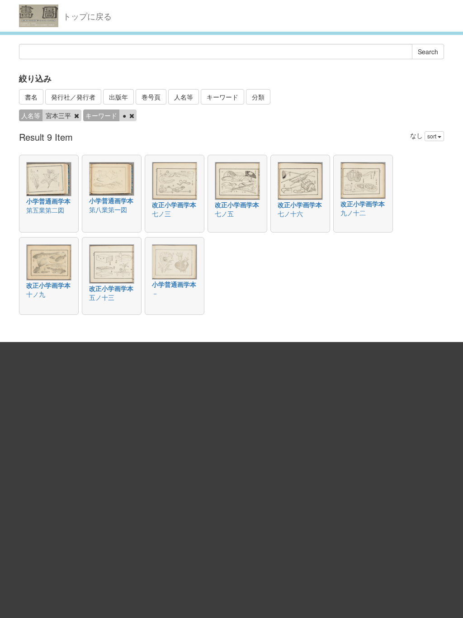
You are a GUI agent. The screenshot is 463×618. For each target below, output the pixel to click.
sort (432, 136)
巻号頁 (151, 96)
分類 (258, 96)
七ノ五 (224, 213)
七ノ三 (161, 213)
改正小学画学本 (174, 204)
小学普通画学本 (48, 200)
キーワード (222, 96)
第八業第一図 (108, 209)
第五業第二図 (45, 209)
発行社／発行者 (73, 96)
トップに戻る (87, 16)
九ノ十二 (353, 212)
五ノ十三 (101, 297)
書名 (31, 96)
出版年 (118, 96)
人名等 (183, 96)
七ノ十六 (290, 213)
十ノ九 (35, 294)
